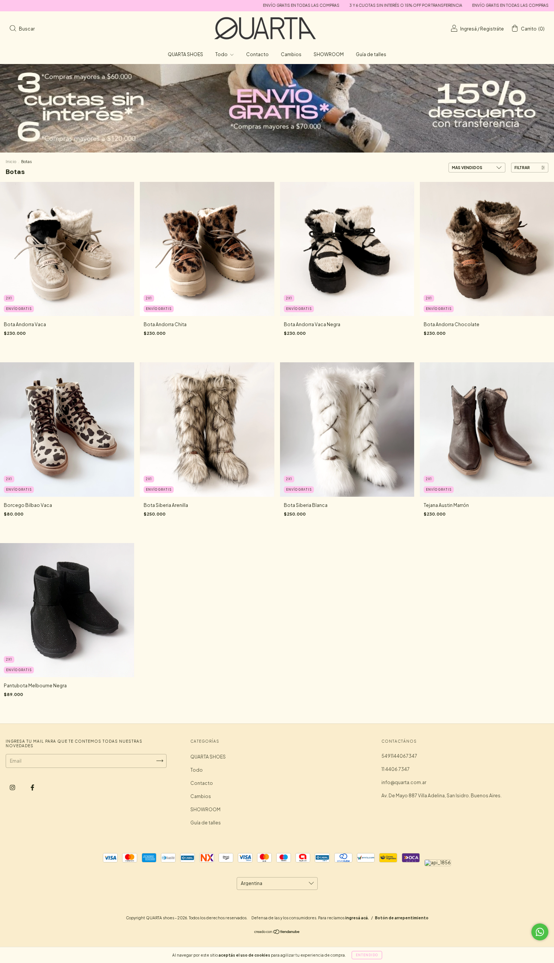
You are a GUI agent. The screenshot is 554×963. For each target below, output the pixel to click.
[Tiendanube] (277, 933)
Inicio (11, 161)
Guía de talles (371, 54)
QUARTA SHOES (185, 54)
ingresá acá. (357, 918)
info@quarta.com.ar (403, 782)
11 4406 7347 (395, 769)
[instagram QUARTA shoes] (13, 787)
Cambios (291, 54)
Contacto (257, 54)
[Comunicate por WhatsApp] (539, 931)
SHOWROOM (329, 54)
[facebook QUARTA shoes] (32, 787)
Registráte (492, 29)
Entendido (367, 955)
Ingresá (468, 29)
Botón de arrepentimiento (402, 918)
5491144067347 (399, 756)
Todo (221, 54)
